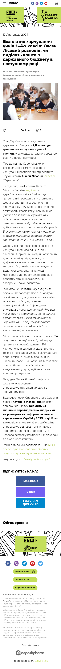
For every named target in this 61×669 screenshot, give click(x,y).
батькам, (8, 72)
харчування (10, 79)
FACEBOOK (30, 481)
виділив (31, 190)
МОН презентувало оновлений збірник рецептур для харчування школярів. (29, 449)
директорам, (33, 72)
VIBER (30, 492)
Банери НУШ (22, 579)
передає (50, 176)
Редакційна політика (25, 587)
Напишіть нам (56, 3)
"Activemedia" (41, 660)
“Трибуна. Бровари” (37, 459)
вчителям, (20, 72)
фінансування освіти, (34, 75)
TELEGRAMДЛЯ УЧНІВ (30, 502)
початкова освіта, (13, 75)
